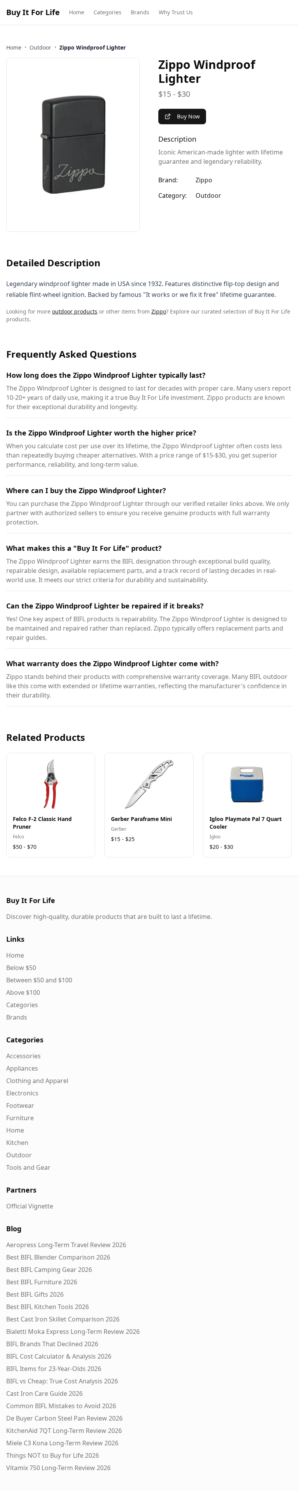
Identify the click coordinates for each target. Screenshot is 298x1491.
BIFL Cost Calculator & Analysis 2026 (58, 1356)
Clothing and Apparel (37, 1080)
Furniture (20, 1118)
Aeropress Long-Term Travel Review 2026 (66, 1245)
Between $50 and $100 (39, 980)
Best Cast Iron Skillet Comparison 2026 (63, 1319)
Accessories (23, 1056)
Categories (107, 12)
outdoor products (74, 311)
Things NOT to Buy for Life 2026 (52, 1455)
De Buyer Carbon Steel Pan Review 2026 (64, 1418)
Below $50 (21, 967)
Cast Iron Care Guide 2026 (44, 1393)
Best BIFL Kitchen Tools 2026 (47, 1306)
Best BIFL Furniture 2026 (41, 1282)
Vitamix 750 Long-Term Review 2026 (58, 1468)
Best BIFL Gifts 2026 (35, 1294)
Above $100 (23, 992)
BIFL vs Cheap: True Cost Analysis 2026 (62, 1381)
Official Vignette (29, 1206)
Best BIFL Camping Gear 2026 (49, 1269)
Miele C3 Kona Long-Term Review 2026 (62, 1443)
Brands (140, 12)
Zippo (204, 180)
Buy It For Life (33, 12)
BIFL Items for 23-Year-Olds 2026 (53, 1368)
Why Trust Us (176, 12)
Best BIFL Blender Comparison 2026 (58, 1257)
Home (76, 12)
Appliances (22, 1068)
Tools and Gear (28, 1167)
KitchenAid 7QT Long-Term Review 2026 (64, 1430)
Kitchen (17, 1142)
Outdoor (40, 47)
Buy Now (188, 116)
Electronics (22, 1093)
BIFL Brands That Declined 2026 (52, 1344)
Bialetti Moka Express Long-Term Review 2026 (73, 1331)
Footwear (20, 1105)
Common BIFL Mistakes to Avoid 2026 (61, 1406)
